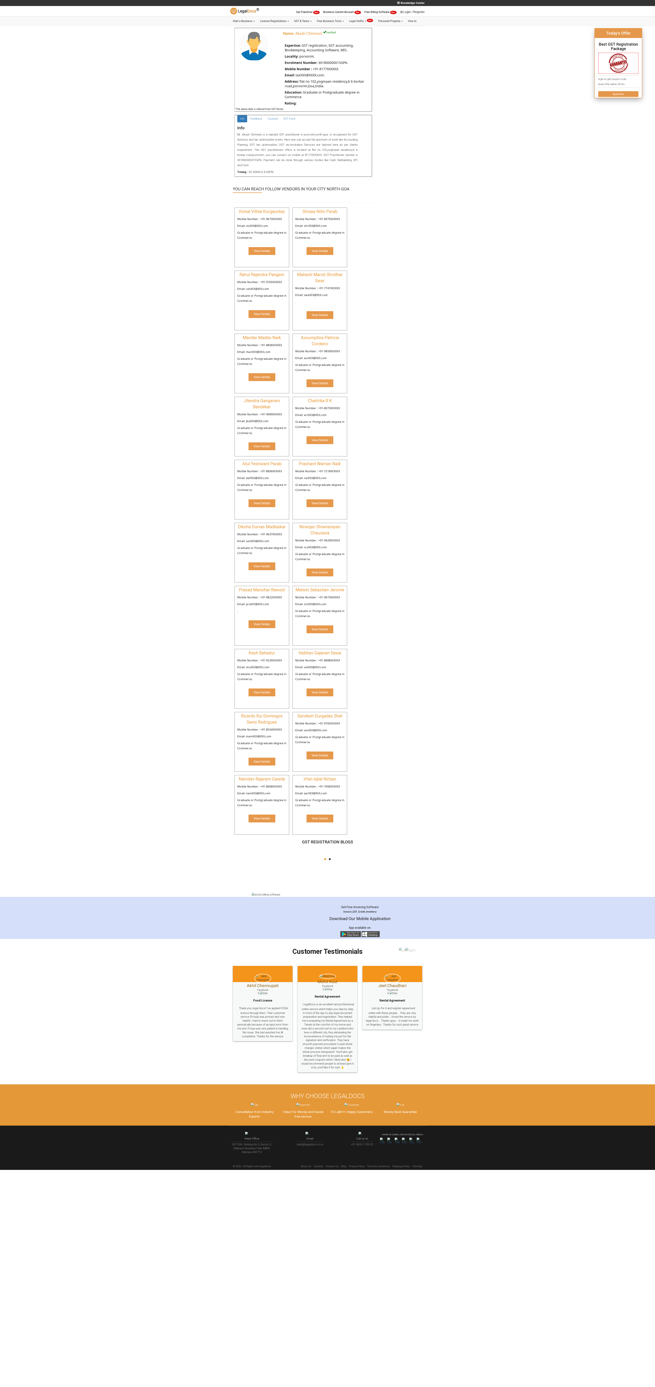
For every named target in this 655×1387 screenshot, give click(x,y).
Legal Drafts (360, 21)
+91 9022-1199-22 (362, 1128)
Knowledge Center (413, 3)
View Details (262, 251)
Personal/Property (389, 21)
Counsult (273, 118)
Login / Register (414, 12)
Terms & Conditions (378, 1150)
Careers (318, 1150)
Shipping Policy (401, 1150)
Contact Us (332, 1150)
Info (242, 118)
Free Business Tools (329, 21)
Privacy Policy (357, 1150)
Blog (343, 1150)
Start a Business (243, 21)
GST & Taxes (302, 21)
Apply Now (618, 94)
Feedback (256, 118)
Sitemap (417, 1150)
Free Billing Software (377, 12)
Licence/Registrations (273, 21)
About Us (306, 1150)
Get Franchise (304, 12)
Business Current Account (338, 12)
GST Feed (289, 118)
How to (412, 21)
